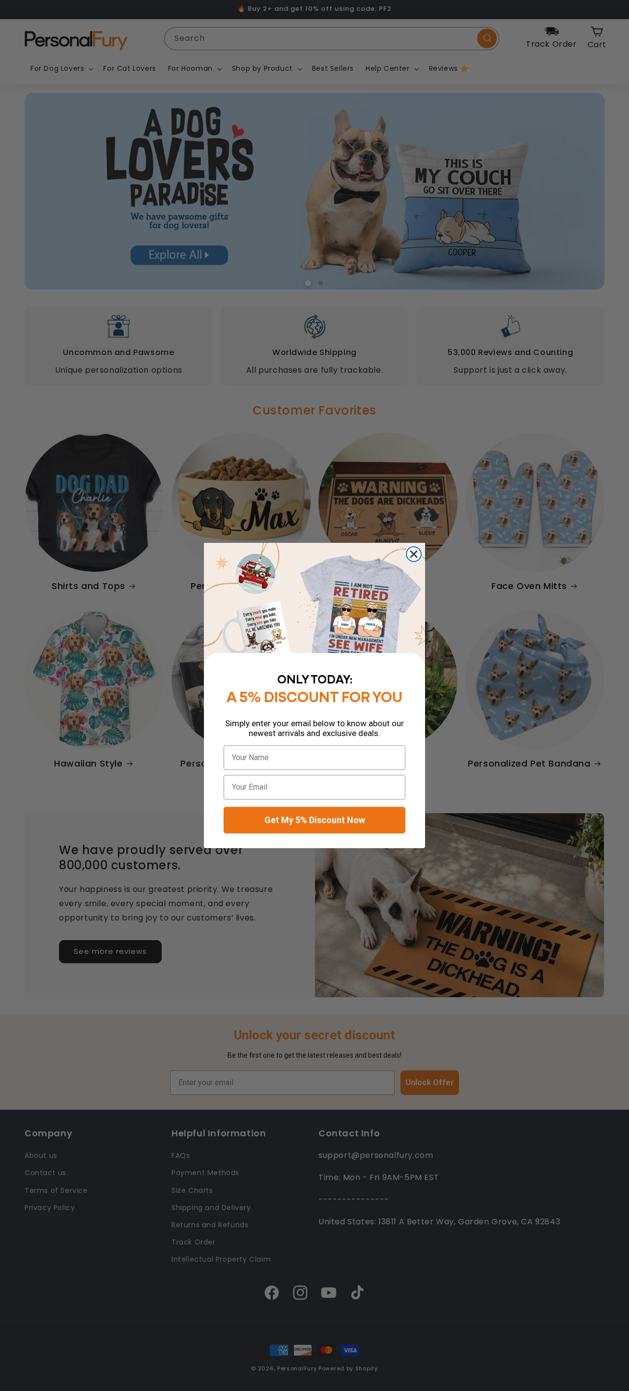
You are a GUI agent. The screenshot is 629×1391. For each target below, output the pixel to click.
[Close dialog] (413, 554)
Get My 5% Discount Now (314, 820)
